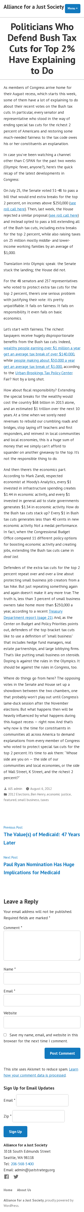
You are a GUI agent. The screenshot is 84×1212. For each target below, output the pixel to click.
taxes (45, 800)
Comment (13, 927)
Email (9, 991)
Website (10, 1012)
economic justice (59, 794)
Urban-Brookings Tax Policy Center (43, 372)
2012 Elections (19, 794)
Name (9, 969)
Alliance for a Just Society (34, 6)
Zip (7, 1116)
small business (28, 800)
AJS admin (15, 789)
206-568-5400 (22, 1163)
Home (8, 1190)
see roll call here (64, 215)
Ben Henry (38, 794)
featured (10, 800)
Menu (74, 8)
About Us (24, 1190)
